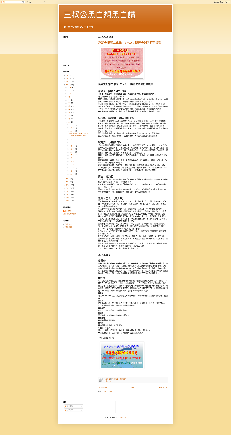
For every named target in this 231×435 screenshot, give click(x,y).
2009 (68, 197)
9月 (69, 97)
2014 (68, 182)
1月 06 (72, 161)
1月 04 (72, 168)
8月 (69, 100)
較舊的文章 (163, 388)
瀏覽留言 (68, 224)
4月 (69, 112)
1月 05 (72, 165)
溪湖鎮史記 (107, 381)
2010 (68, 194)
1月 (69, 122)
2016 (68, 85)
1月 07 (72, 158)
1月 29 (72, 131)
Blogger (123, 418)
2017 (68, 81)
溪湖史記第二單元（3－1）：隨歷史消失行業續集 (130, 42)
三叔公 (68, 211)
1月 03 (72, 171)
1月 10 (72, 152)
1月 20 (72, 146)
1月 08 (72, 155)
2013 (68, 185)
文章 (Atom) (107, 392)
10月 (70, 94)
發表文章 (69, 406)
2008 (68, 201)
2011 (68, 191)
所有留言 (69, 410)
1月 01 (72, 174)
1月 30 (72, 128)
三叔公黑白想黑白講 (99, 14)
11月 (70, 91)
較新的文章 (103, 388)
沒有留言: (123, 379)
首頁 (132, 388)
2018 (68, 78)
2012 (68, 188)
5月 (69, 109)
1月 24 (72, 143)
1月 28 (72, 139)
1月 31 (72, 125)
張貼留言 (68, 227)
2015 (68, 179)
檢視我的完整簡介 (69, 214)
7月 (69, 103)
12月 (70, 87)
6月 (69, 106)
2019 (68, 75)
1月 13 (72, 149)
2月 (69, 119)
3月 (69, 116)
